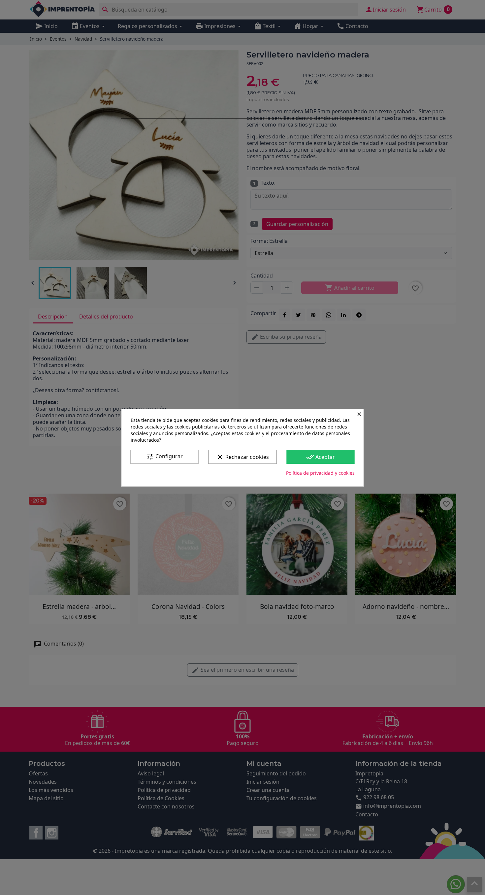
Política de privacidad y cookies (320, 473)
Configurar (164, 457)
